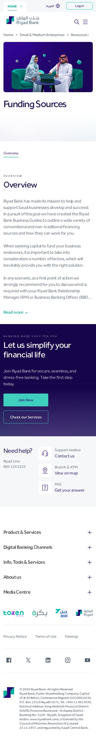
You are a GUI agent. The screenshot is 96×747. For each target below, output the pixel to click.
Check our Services (26, 417)
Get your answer (70, 490)
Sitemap (71, 636)
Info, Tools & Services (24, 562)
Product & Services (22, 532)
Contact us (64, 455)
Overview (10, 153)
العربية (50, 6)
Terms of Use (45, 636)
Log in (79, 6)
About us (12, 577)
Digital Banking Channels (27, 547)
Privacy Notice (15, 636)
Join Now (25, 400)
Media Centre (17, 592)
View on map (66, 473)
